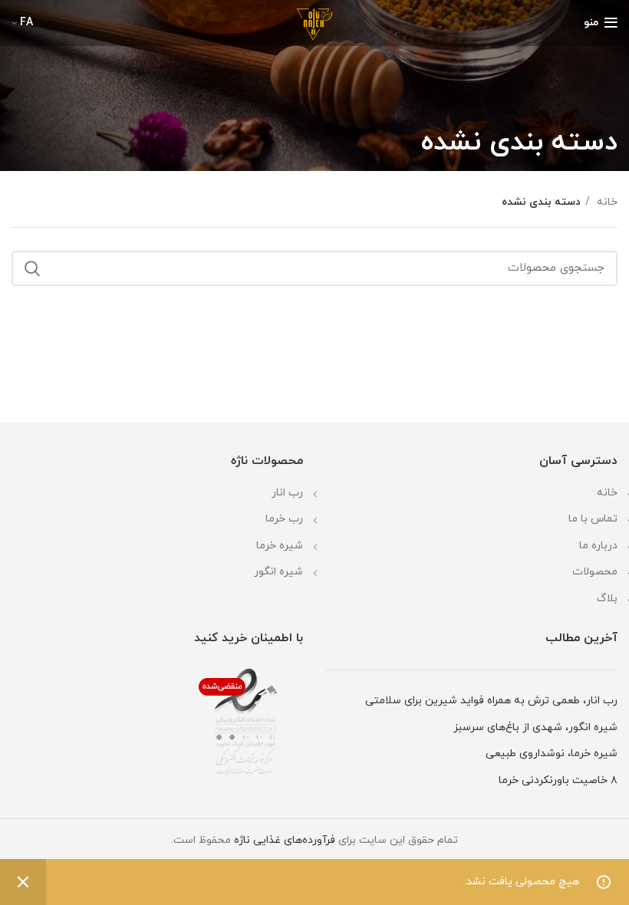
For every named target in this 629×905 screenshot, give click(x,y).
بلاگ (607, 598)
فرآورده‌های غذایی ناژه (284, 840)
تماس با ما (592, 519)
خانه (605, 202)
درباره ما (598, 545)
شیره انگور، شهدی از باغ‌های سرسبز (535, 727)
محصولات (594, 571)
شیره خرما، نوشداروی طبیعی (551, 753)
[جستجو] (32, 268)
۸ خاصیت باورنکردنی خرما (558, 780)
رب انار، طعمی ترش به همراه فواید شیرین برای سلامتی (491, 700)
